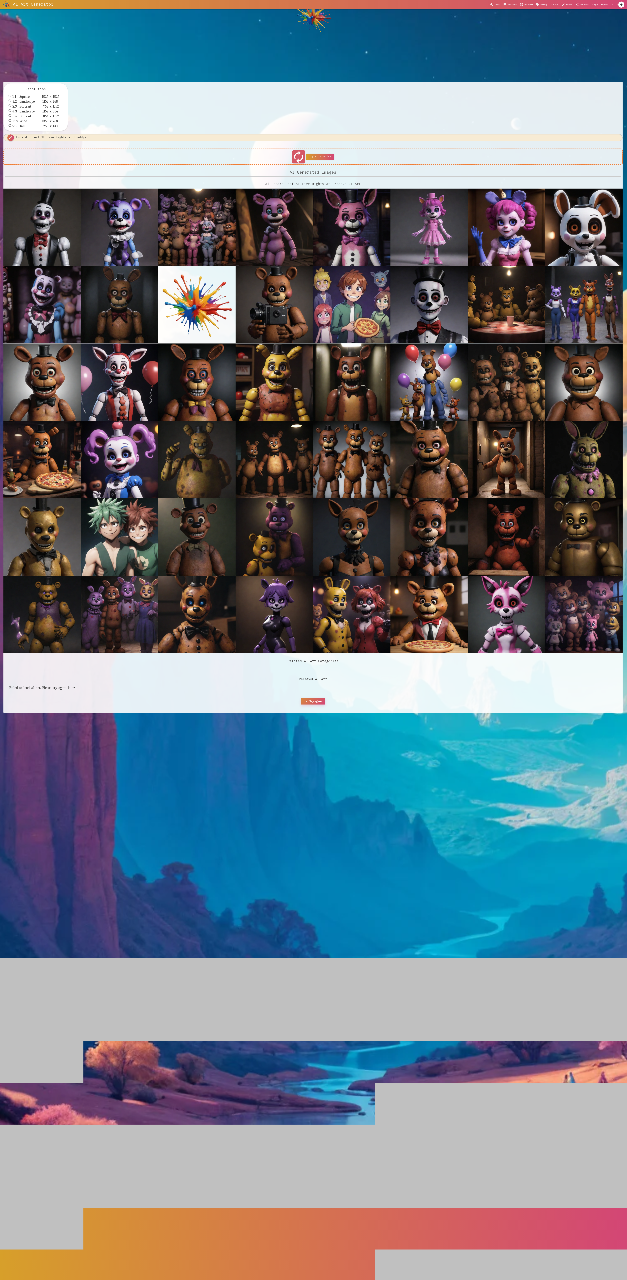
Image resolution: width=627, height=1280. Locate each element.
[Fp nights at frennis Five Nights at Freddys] (351, 614)
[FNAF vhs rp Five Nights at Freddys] (351, 382)
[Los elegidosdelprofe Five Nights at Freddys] (584, 614)
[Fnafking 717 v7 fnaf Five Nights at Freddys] (506, 459)
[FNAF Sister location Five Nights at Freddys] (119, 382)
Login (595, 4)
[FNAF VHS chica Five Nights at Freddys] (274, 382)
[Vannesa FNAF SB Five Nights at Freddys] (429, 537)
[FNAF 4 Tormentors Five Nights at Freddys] (506, 304)
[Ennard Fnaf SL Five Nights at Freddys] (42, 227)
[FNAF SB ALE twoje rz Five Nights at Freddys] (42, 382)
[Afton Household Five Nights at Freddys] (119, 614)
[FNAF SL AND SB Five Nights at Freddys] (274, 227)
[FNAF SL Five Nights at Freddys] (351, 227)
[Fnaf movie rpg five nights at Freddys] (429, 459)
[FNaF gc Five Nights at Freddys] (197, 459)
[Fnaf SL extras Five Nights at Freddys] (584, 227)
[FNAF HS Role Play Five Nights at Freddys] (584, 304)
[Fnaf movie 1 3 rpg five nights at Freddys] (351, 459)
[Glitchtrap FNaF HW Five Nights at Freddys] (584, 459)
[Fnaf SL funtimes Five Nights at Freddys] (42, 304)
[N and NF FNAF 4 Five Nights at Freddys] (274, 537)
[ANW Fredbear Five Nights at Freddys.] (42, 614)
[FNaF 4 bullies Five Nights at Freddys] (506, 382)
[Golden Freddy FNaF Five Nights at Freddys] (42, 537)
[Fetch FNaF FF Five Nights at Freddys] (274, 459)
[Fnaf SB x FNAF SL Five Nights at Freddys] (429, 227)
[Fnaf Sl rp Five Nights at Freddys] (119, 304)
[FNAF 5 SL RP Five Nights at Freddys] (119, 227)
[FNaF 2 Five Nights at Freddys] (429, 382)
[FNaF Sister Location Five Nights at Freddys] (119, 459)
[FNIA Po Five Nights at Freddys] (274, 614)
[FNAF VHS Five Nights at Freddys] (274, 304)
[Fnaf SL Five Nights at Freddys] (506, 227)
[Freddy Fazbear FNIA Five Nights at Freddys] (429, 614)
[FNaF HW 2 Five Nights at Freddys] (584, 382)
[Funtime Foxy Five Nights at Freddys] (506, 614)
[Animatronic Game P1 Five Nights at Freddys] (197, 614)
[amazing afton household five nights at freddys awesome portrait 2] (506, 537)
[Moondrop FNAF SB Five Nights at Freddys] (197, 537)
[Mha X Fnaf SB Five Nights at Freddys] (119, 537)
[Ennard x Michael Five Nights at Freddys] (429, 304)
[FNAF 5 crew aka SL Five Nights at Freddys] (197, 227)
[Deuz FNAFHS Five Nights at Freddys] (351, 304)
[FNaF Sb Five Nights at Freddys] (42, 459)
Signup (604, 4)
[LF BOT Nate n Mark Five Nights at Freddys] (584, 537)
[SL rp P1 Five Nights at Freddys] (351, 537)
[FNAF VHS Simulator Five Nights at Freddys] (197, 382)
